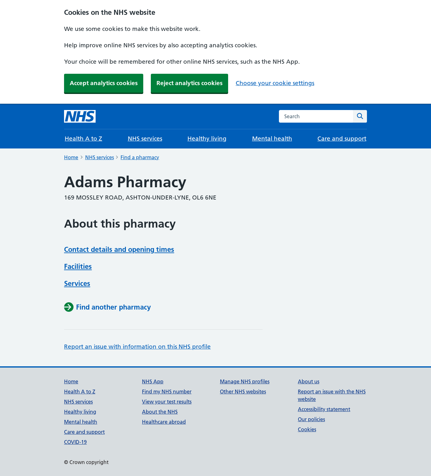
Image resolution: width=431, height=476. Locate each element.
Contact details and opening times (119, 249)
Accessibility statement (324, 409)
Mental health (272, 138)
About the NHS (160, 412)
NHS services (145, 138)
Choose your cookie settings (275, 83)
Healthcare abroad (164, 422)
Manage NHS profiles (244, 381)
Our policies (311, 419)
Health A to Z (83, 138)
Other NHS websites (243, 391)
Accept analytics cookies (104, 83)
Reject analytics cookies (189, 83)
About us (308, 381)
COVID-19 (75, 442)
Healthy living (207, 138)
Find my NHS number (167, 391)
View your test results (167, 401)
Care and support (341, 138)
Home (71, 157)
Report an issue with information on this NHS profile (137, 346)
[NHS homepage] (80, 116)
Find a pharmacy (140, 157)
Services (77, 283)
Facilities (78, 266)
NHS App (152, 381)
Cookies (307, 429)
